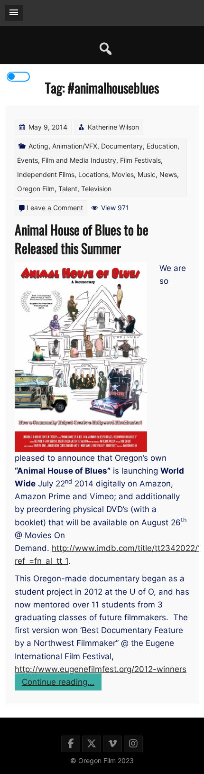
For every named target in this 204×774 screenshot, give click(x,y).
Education (162, 146)
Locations (93, 174)
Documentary (122, 146)
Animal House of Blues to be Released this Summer (81, 239)
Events (27, 160)
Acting (38, 146)
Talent (67, 189)
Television (96, 189)
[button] (14, 13)
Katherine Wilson (113, 127)
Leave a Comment (55, 208)
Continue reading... (62, 683)
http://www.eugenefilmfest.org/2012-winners (100, 669)
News (168, 174)
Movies (123, 174)
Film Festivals (140, 160)
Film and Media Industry (79, 160)
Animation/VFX (74, 146)
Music (147, 174)
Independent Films (45, 174)
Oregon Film (36, 189)
